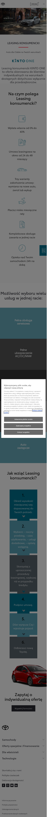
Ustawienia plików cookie (23, 419)
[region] (23, 408)
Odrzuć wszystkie (23, 432)
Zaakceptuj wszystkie (23, 426)
